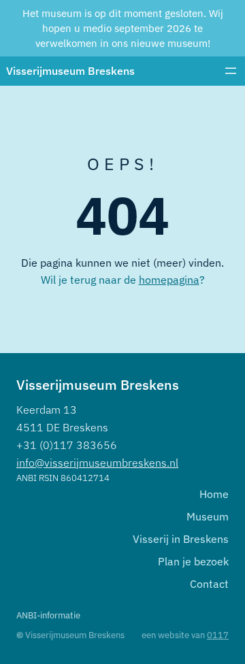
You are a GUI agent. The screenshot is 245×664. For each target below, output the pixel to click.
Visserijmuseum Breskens (70, 70)
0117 (218, 635)
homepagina (169, 279)
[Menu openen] (231, 71)
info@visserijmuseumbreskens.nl (97, 462)
